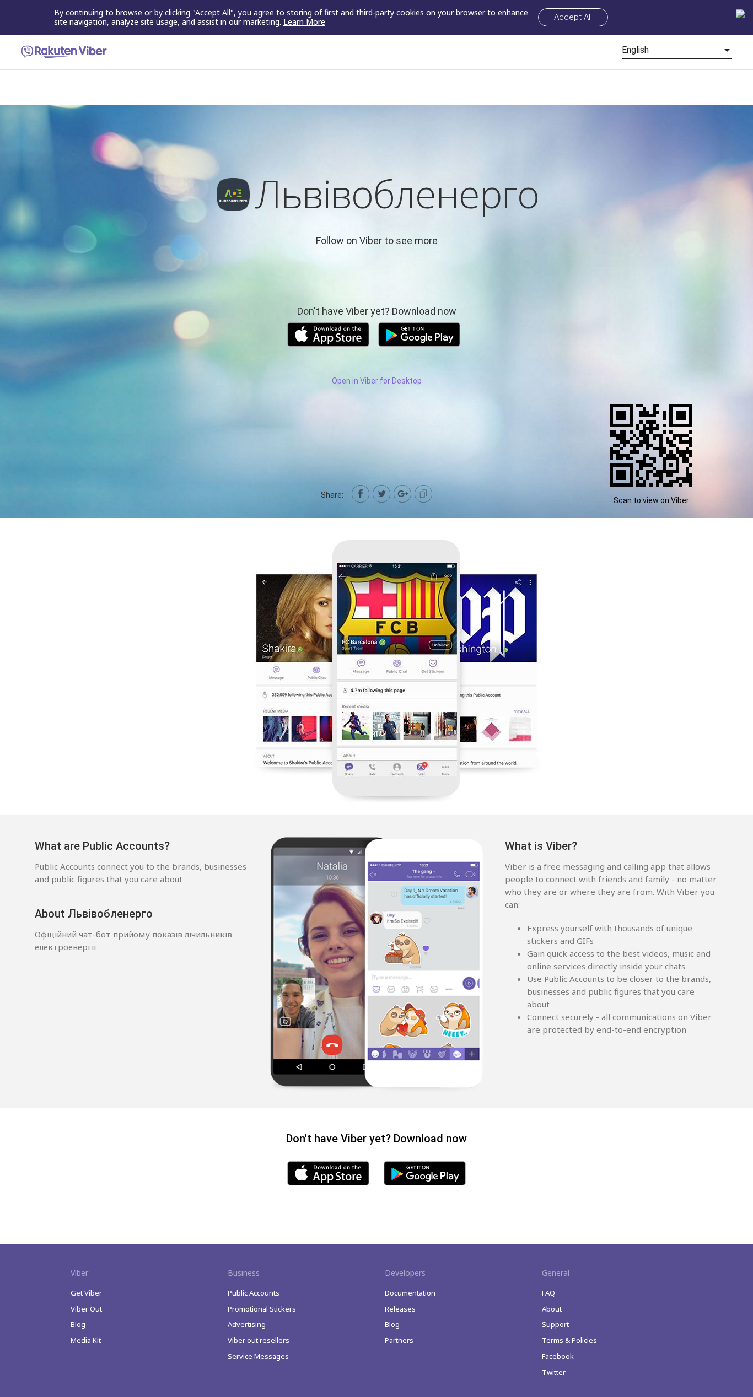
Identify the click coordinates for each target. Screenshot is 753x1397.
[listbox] (677, 50)
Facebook (558, 1356)
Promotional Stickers (262, 1309)
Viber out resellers (258, 1340)
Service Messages (258, 1356)
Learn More (304, 22)
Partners (399, 1340)
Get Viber (86, 1293)
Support (555, 1324)
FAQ (548, 1293)
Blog (78, 1324)
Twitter (554, 1372)
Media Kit (86, 1340)
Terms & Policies (569, 1340)
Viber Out (86, 1309)
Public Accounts (253, 1293)
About (552, 1309)
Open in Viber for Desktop (377, 380)
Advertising (247, 1324)
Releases (400, 1309)
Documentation (410, 1293)
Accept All (573, 17)
